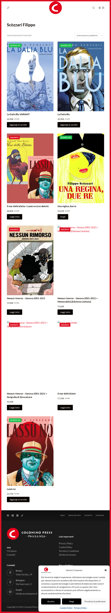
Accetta (50, 601)
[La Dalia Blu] (81, 76)
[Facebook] (8, 515)
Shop (62, 515)
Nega (71, 601)
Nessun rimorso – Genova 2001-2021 (26, 298)
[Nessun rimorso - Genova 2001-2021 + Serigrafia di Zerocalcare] (30, 356)
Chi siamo (100, 515)
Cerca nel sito (74, 515)
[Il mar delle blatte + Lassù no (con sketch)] (30, 168)
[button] (105, 570)
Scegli (63, 216)
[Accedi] (100, 8)
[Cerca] (94, 8)
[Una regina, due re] (81, 168)
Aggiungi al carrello (18, 125)
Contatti (88, 515)
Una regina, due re (67, 206)
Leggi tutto (14, 216)
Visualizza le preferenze (94, 601)
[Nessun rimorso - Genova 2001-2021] (30, 260)
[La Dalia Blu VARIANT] (30, 76)
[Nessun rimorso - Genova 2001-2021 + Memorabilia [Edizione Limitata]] (81, 260)
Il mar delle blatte (67, 393)
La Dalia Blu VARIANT (18, 114)
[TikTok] (22, 515)
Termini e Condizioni (69, 551)
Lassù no (11, 489)
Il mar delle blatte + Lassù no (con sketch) (28, 206)
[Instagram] (17, 515)
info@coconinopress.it (26, 593)
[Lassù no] (30, 451)
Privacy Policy (80, 607)
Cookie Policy (66, 607)
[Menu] (8, 7)
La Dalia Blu (64, 114)
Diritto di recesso (67, 554)
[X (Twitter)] (13, 515)
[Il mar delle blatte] (81, 356)
